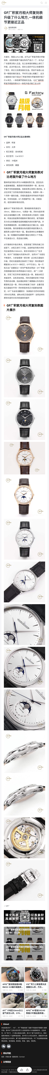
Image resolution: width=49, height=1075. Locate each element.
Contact (22, 1057)
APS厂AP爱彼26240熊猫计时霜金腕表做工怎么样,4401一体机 (35, 1012)
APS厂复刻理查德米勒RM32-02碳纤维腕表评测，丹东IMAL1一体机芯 (12, 985)
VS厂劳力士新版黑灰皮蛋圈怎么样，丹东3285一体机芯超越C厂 (36, 985)
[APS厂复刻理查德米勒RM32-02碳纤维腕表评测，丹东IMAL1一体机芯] (12, 974)
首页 (2, 1057)
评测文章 (8, 1057)
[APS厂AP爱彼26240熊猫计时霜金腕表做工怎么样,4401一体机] (36, 1000)
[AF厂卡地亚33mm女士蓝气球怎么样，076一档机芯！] (12, 1000)
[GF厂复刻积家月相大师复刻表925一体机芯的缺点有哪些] (24, 952)
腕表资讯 (15, 1057)
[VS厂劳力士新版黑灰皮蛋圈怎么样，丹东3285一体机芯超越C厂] (36, 974)
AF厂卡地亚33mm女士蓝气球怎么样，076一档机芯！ (13, 1012)
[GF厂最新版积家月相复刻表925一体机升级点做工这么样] (24, 935)
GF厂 (20, 77)
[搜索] (41, 2)
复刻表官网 (12, 27)
